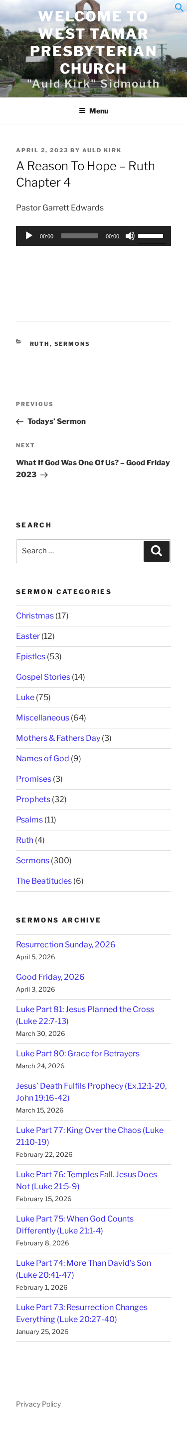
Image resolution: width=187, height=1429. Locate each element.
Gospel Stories (43, 677)
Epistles (30, 656)
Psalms (29, 819)
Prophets (33, 799)
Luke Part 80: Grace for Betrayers (78, 1053)
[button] (180, 9)
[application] (93, 236)
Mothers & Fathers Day (58, 738)
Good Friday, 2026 (50, 977)
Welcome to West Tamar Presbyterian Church (93, 42)
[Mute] (130, 236)
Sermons (72, 343)
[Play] (29, 236)
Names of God (42, 758)
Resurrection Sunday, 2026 (66, 944)
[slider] (152, 235)
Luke (25, 697)
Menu (98, 110)
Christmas (35, 615)
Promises (33, 779)
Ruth (40, 343)
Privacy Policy (38, 1404)
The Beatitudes (44, 881)
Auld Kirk (102, 150)
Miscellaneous (42, 717)
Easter (28, 636)
